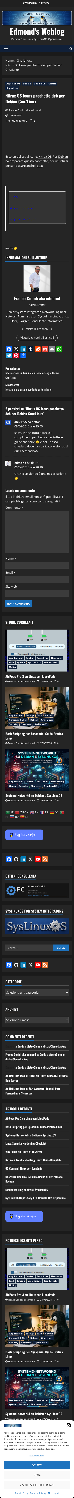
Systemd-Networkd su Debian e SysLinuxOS (33, 795)
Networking (57, 781)
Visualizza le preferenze (37, 1485)
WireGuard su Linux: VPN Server (23, 1152)
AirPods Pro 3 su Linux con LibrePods (30, 676)
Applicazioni (13, 83)
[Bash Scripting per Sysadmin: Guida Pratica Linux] (37, 708)
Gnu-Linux (39, 83)
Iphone (21, 662)
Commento (14, 508)
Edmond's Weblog (37, 31)
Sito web (11, 586)
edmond (20, 463)
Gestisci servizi (36, 1455)
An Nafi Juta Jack (15, 1076)
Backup (30, 715)
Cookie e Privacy (38, 1493)
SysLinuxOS (34, 662)
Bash (39, 715)
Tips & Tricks (50, 662)
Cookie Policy (21, 1493)
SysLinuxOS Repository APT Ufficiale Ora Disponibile (35, 1198)
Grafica (52, 83)
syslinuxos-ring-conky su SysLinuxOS (26, 1190)
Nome (10, 558)
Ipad (11, 662)
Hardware (56, 658)
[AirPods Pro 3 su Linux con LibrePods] (37, 651)
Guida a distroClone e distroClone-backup (42, 1046)
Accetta (37, 1465)
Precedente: (32, 373)
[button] (68, 1425)
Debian (27, 83)
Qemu (12, 786)
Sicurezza (26, 724)
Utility (12, 666)
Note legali (53, 1493)
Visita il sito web (37, 329)
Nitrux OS (44, 157)
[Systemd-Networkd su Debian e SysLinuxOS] (37, 770)
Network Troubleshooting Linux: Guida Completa (33, 1160)
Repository (12, 88)
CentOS (49, 715)
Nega (37, 1475)
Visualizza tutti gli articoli (37, 338)
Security (13, 724)
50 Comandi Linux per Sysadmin (23, 1168)
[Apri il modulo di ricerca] (71, 48)
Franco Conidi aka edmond (25, 110)
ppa (39, 166)
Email (10, 573)
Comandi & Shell (18, 719)
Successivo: (28, 387)
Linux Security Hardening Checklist (25, 1143)
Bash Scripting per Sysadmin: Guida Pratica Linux (34, 735)
